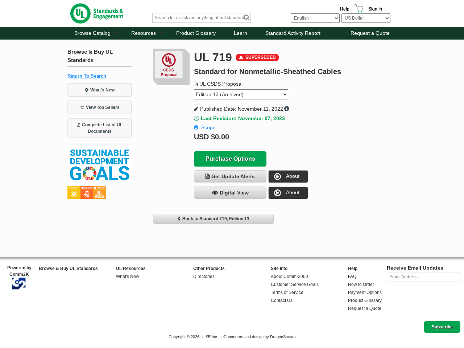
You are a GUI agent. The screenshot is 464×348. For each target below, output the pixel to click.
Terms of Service (287, 292)
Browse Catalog (92, 33)
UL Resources (131, 268)
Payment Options (365, 292)
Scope (208, 127)
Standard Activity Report (292, 33)
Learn (240, 33)
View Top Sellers (103, 107)
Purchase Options (230, 159)
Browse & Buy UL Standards (68, 268)
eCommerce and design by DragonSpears (258, 337)
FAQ (352, 276)
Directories (204, 276)
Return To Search (86, 76)
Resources (143, 33)
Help (344, 9)
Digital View (234, 193)
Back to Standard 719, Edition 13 (215, 218)
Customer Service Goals (295, 284)
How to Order (361, 284)
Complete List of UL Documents (102, 128)
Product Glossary (196, 33)
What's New (102, 90)
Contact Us (282, 300)
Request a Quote (370, 33)
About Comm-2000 (289, 276)
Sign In (375, 9)
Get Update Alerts (233, 176)
